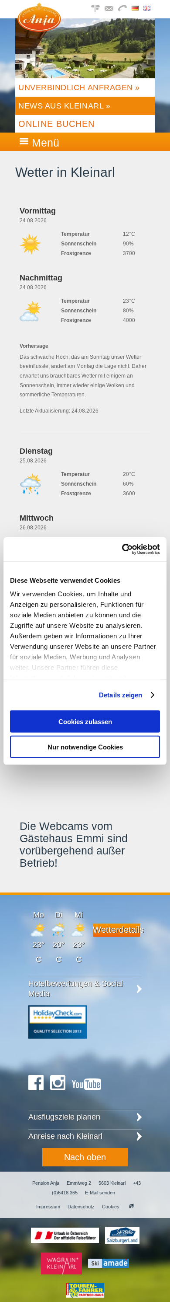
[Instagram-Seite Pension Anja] (57, 1093)
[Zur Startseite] (39, 29)
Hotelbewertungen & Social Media (75, 988)
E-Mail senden (100, 1192)
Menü (45, 142)
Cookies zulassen (85, 721)
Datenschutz (81, 1206)
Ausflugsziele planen (64, 1117)
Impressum (48, 1206)
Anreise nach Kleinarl (65, 1136)
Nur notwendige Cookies (85, 747)
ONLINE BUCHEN (56, 124)
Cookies (110, 1206)
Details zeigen (120, 695)
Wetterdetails (116, 929)
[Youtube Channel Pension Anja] (86, 1093)
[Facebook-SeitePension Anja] (36, 1093)
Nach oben (85, 1157)
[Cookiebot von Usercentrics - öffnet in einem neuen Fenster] (122, 549)
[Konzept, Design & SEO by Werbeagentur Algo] (130, 1206)
